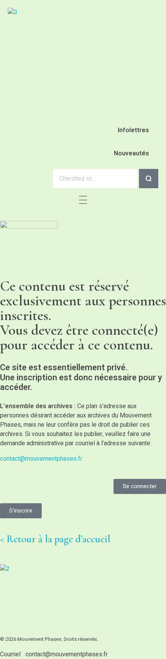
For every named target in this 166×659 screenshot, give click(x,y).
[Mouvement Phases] (75, 48)
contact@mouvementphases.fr (41, 458)
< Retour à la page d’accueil (55, 539)
